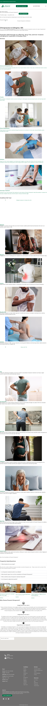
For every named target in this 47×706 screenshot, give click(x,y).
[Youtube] (8, 699)
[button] (45, 6)
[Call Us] (5, 655)
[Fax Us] (5, 658)
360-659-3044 (10, 658)
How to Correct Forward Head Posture (23, 594)
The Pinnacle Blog (5, 583)
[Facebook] (3, 699)
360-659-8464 (10, 655)
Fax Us (8, 657)
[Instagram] (6, 699)
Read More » (1, 597)
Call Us (8, 654)
